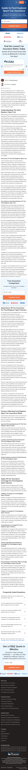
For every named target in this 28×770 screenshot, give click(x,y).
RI (6, 750)
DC (14, 747)
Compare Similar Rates (14, 72)
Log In (21, 2)
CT (11, 747)
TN (11, 750)
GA (17, 747)
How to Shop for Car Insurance (8, 683)
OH (1, 750)
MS (10, 749)
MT (14, 749)
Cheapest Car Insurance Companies (9, 687)
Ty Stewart (13, 84)
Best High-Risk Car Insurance (7, 715)
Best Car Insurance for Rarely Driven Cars (10, 724)
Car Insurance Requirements (7, 703)
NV (15, 749)
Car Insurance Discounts (6, 701)
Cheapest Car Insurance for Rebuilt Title (10, 717)
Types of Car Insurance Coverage (8, 699)
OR (3, 750)
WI (23, 750)
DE (13, 747)
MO (12, 749)
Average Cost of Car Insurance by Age (9, 708)
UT (14, 750)
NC (22, 749)
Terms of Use (18, 29)
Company (3, 729)
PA (5, 750)
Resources (4, 680)
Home (3, 638)
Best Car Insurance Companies (8, 685)
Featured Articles (5, 697)
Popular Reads (5, 713)
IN (21, 747)
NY (20, 749)
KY (24, 747)
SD (9, 750)
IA (22, 747)
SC (7, 750)
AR (5, 747)
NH (17, 749)
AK (3, 747)
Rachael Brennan (14, 80)
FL (16, 747)
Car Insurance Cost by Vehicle (7, 692)
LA (25, 747)
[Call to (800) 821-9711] (16, 2)
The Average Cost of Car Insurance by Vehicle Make (12, 639)
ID (19, 747)
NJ (18, 749)
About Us (3, 731)
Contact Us (3, 740)
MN (8, 749)
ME (1, 749)
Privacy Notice (4, 736)
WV (21, 750)
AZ (6, 747)
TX (12, 750)
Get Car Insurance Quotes (7, 706)
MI (6, 749)
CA (8, 747)
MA (5, 749)
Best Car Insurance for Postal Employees (10, 722)
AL (1, 747)
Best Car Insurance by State (7, 689)
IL (20, 747)
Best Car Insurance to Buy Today (13, 638)
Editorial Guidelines (5, 733)
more (12, 66)
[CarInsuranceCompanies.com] (14, 754)
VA (17, 750)
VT (16, 750)
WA (25, 749)
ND (23, 749)
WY (25, 750)
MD (3, 749)
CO (9, 747)
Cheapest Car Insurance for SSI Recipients (10, 720)
